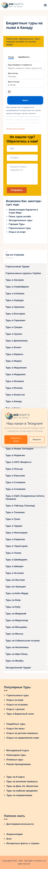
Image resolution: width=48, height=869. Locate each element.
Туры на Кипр (13, 600)
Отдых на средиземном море (22, 738)
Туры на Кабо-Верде (17, 593)
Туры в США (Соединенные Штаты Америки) (25, 497)
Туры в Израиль (14, 354)
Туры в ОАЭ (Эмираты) (18, 462)
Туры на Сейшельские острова (23, 640)
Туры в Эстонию (15, 573)
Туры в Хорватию (15, 539)
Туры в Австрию (15, 280)
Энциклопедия (14, 834)
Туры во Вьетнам (15, 580)
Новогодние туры (16, 755)
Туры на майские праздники (21, 790)
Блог (9, 839)
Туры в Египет (13, 347)
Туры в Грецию (14, 327)
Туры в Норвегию (15, 455)
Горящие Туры (17, 224)
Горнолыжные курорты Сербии (23, 273)
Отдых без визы (15, 728)
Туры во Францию (16, 586)
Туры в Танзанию (15, 512)
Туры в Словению (16, 489)
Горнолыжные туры (20, 228)
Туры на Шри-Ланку (17, 654)
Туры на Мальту (14, 634)
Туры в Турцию (14, 526)
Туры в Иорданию (16, 374)
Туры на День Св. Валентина (22, 786)
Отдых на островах (17, 704)
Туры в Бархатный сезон (20, 714)
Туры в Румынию (15, 475)
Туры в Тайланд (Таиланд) (20, 505)
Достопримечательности (20, 824)
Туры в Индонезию (16, 367)
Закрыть (36, 439)
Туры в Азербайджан (17, 286)
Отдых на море (17, 232)
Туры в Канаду (14, 401)
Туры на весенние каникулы (22, 781)
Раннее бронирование (18, 764)
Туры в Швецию (14, 566)
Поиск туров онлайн (20, 216)
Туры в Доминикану (17, 340)
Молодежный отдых (17, 750)
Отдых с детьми (15, 709)
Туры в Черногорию (17, 546)
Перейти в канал (16, 440)
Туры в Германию (15, 320)
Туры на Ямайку (14, 661)
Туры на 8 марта (15, 777)
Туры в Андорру (15, 300)
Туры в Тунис (13, 519)
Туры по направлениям (19, 795)
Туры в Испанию (15, 381)
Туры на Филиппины (17, 647)
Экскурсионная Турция (18, 667)
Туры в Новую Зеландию (20, 448)
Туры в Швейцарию (16, 559)
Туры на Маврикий (16, 613)
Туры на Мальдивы (16, 627)
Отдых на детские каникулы (22, 733)
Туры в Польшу (14, 469)
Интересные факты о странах (22, 843)
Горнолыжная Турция (17, 266)
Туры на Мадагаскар (17, 620)
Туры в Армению (15, 307)
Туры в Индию (14, 361)
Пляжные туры (14, 759)
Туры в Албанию (15, 293)
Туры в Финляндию (17, 532)
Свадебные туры (15, 724)
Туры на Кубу (13, 607)
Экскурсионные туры (20, 220)
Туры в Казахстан (15, 394)
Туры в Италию (14, 388)
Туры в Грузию (14, 334)
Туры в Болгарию (15, 313)
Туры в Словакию (15, 482)
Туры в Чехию (13, 553)
